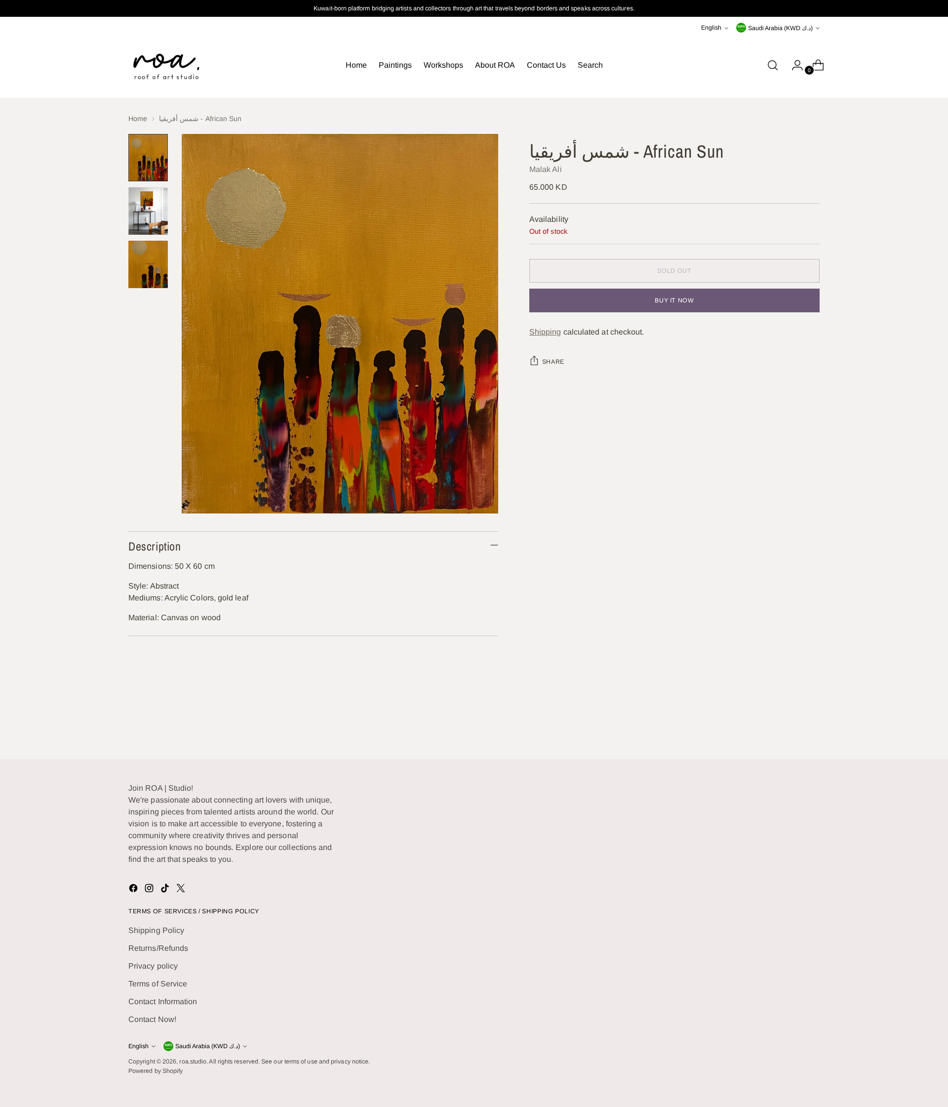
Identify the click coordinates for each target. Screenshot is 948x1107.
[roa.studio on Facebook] (134, 889)
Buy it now (674, 300)
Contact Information (163, 1001)
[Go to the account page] (793, 65)
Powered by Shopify (155, 1070)
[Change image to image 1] (148, 157)
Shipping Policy (156, 930)
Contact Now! (152, 1019)
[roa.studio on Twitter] (182, 889)
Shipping (545, 332)
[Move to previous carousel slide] (788, 725)
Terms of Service (157, 983)
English (711, 27)
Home (137, 119)
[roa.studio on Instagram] (150, 889)
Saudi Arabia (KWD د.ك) (780, 28)
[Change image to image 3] (148, 264)
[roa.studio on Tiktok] (166, 889)
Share (553, 361)
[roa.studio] (165, 65)
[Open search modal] (773, 65)
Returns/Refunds (158, 948)
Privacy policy (153, 966)
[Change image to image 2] (148, 211)
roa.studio (192, 1061)
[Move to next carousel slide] (811, 724)
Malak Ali (545, 169)
